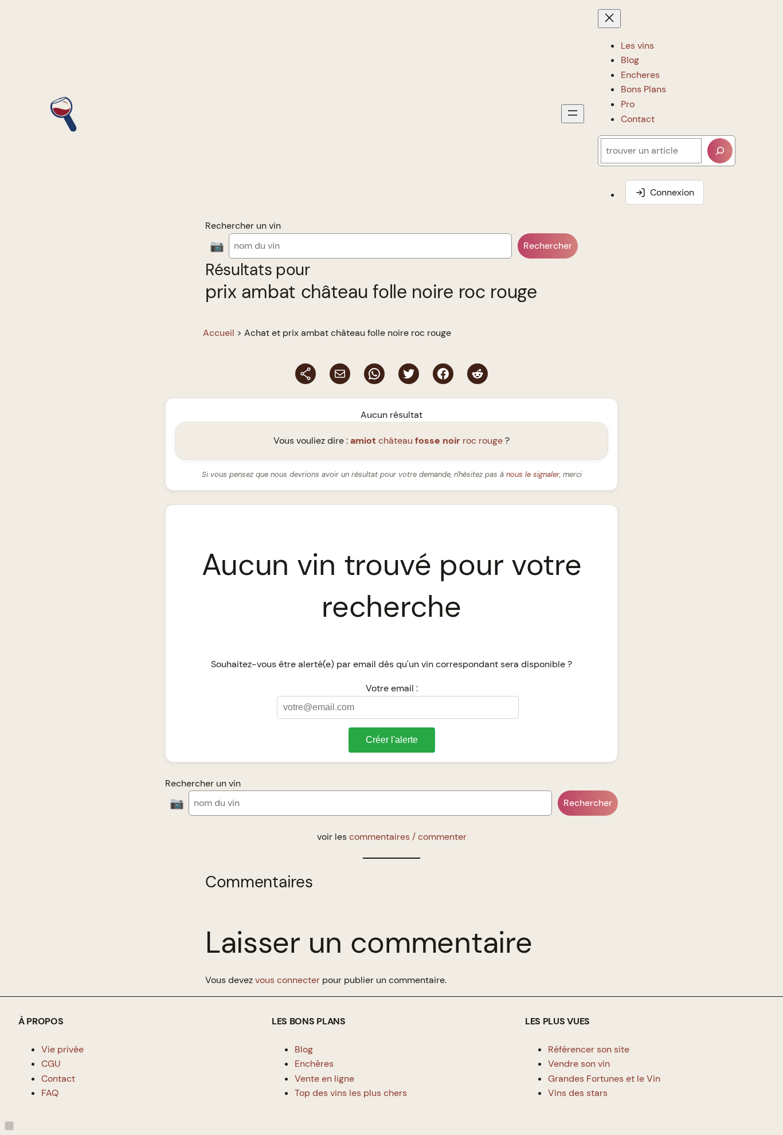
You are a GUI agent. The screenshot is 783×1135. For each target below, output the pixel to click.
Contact (58, 1079)
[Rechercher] (720, 150)
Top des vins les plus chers (351, 1093)
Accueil (218, 333)
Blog (304, 1049)
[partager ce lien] (305, 373)
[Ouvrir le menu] (572, 113)
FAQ (49, 1093)
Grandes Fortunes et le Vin (604, 1079)
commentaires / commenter (408, 837)
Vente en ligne (324, 1079)
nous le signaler (532, 474)
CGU (51, 1064)
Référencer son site (588, 1049)
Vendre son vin (579, 1064)
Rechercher (547, 246)
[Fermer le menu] (609, 18)
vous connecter (287, 980)
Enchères (314, 1064)
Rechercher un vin (243, 226)
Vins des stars (578, 1093)
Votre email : (392, 688)
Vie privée (62, 1049)
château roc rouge (426, 441)
